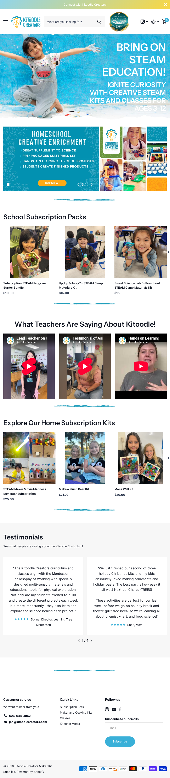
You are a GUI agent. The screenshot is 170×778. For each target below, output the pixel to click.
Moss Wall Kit (123, 489)
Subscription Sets (72, 707)
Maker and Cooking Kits (76, 712)
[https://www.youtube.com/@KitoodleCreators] (114, 709)
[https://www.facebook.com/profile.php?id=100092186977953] (120, 709)
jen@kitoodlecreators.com (28, 722)
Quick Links (69, 699)
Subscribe (120, 741)
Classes (65, 718)
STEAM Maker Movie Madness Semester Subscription (24, 491)
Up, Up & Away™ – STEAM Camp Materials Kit (81, 285)
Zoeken (99, 21)
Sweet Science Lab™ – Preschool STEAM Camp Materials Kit (137, 285)
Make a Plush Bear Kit (74, 489)
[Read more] (144, 21)
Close (165, 4)
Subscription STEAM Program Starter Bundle (24, 285)
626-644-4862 (20, 716)
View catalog (5, 21)
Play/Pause (11, 183)
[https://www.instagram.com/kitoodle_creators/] (107, 709)
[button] (78, 184)
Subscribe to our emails (122, 719)
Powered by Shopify (30, 771)
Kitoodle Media (70, 723)
